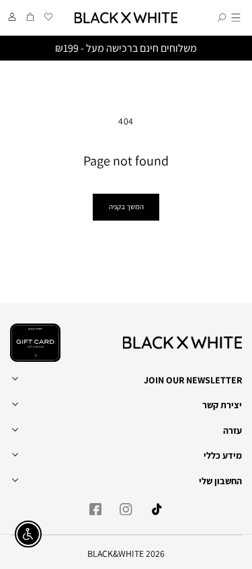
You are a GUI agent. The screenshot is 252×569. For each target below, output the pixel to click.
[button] (236, 17)
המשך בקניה (126, 206)
